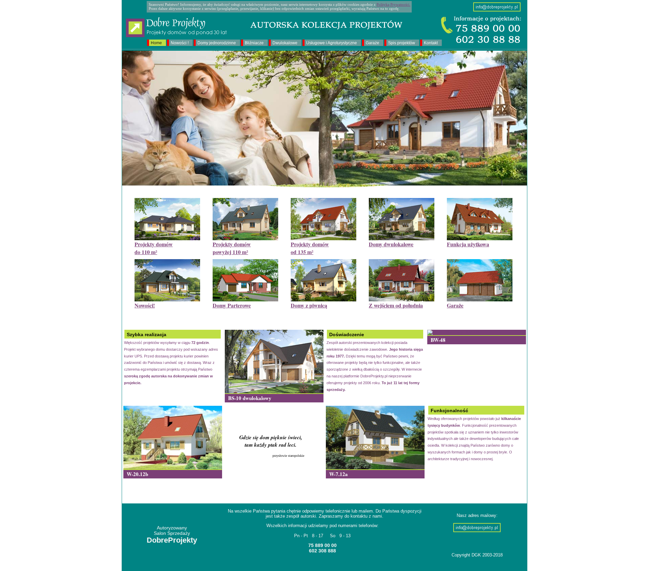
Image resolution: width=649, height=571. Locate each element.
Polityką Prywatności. (393, 4)
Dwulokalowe (284, 43)
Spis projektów (401, 43)
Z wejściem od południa (396, 305)
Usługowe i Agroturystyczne (331, 43)
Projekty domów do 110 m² (154, 248)
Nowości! (145, 305)
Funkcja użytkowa (468, 244)
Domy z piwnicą (309, 305)
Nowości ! (180, 43)
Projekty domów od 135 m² (310, 248)
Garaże (372, 43)
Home (156, 43)
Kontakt (431, 43)
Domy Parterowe (232, 305)
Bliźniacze (254, 43)
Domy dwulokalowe (391, 244)
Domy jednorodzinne (216, 43)
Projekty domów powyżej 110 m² (232, 248)
